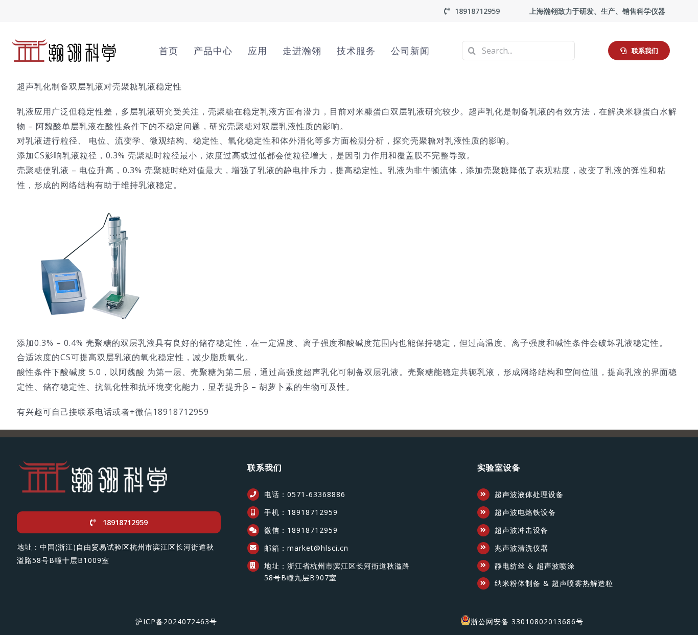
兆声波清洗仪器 (521, 548)
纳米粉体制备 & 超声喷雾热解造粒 (554, 583)
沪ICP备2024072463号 (176, 621)
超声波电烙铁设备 (525, 512)
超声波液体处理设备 (529, 494)
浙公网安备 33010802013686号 (527, 621)
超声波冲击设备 (521, 530)
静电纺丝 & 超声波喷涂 (535, 566)
